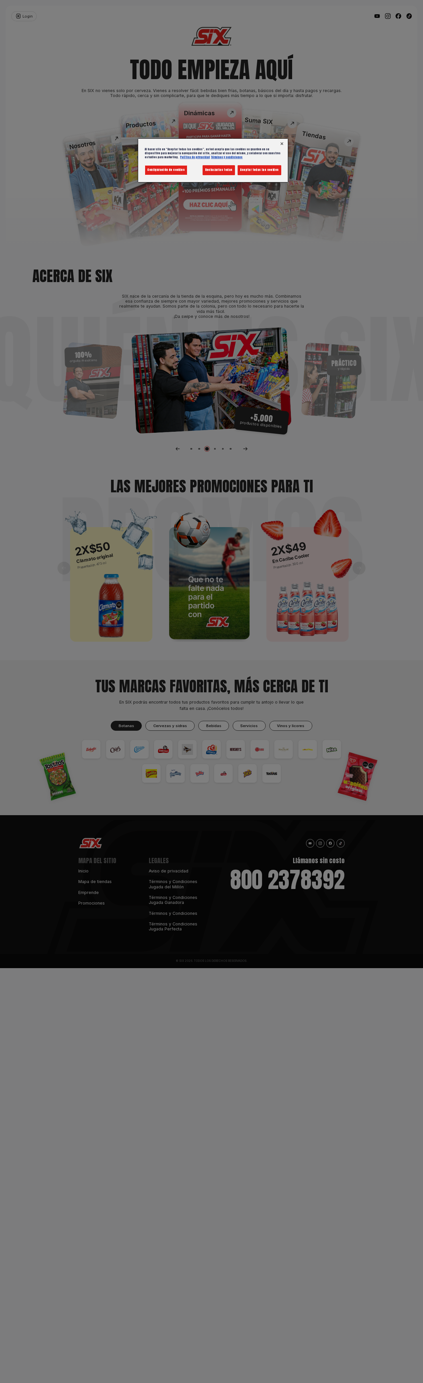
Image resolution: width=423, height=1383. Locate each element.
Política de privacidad (195, 157)
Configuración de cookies (166, 170)
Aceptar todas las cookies (259, 170)
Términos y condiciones (227, 157)
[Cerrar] (282, 144)
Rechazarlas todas (219, 170)
